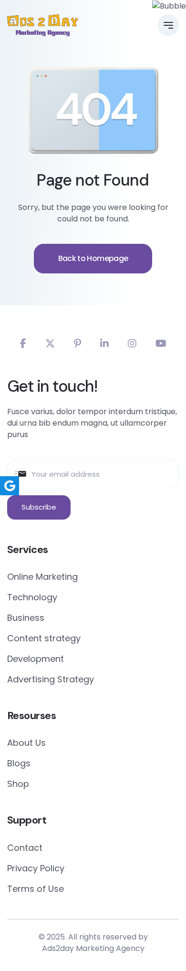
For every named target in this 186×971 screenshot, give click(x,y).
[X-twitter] (50, 343)
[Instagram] (132, 343)
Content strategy (44, 638)
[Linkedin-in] (104, 343)
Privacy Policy (35, 868)
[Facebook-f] (23, 343)
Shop (18, 784)
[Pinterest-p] (77, 343)
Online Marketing (42, 577)
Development (35, 659)
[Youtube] (161, 343)
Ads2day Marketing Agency (93, 948)
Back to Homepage (93, 258)
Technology (32, 597)
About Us (26, 743)
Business (25, 618)
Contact (24, 848)
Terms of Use (35, 889)
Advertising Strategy (50, 679)
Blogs (19, 763)
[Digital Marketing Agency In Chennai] (43, 25)
